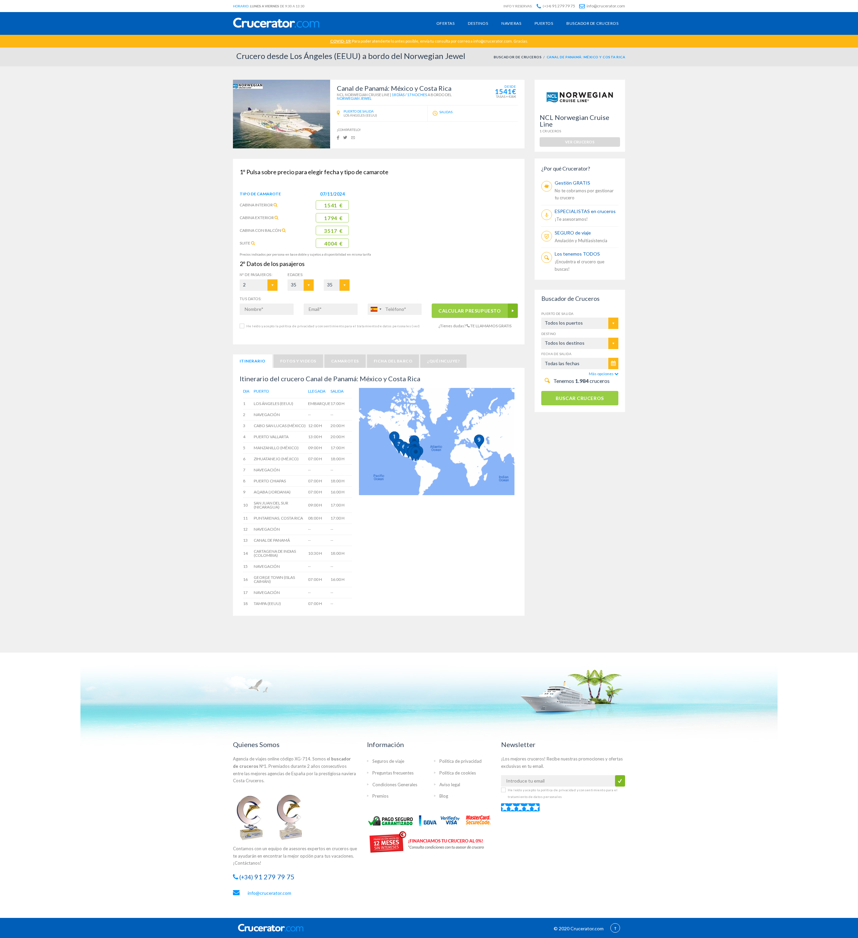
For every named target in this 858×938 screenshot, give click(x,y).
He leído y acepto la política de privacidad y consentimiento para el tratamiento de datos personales (333, 326)
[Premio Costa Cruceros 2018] (293, 816)
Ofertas (445, 23)
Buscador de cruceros (592, 23)
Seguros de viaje (388, 761)
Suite (245, 243)
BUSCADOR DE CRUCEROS (518, 57)
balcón (260, 230)
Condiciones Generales (394, 784)
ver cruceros (580, 142)
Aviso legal (449, 784)
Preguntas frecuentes (393, 773)
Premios (380, 796)
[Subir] (615, 928)
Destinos (478, 23)
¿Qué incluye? (443, 360)
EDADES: (295, 274)
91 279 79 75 (559, 5)
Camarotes (345, 360)
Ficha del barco (393, 360)
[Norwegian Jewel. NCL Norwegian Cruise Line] (281, 114)
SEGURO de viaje (573, 233)
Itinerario (252, 360)
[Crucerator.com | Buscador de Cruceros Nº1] (276, 23)
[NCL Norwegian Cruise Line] (248, 85)
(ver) (415, 326)
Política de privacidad (460, 761)
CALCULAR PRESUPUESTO (470, 311)
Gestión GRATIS (572, 183)
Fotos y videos (298, 360)
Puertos (544, 23)
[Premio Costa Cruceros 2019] (253, 816)
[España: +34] (375, 309)
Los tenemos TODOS (577, 254)
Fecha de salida (556, 354)
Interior (256, 204)
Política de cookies (457, 773)
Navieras (511, 23)
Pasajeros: (256, 274)
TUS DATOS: (250, 298)
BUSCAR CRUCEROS (580, 398)
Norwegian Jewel (354, 98)
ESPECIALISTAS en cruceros (585, 211)
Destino (548, 334)
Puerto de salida (557, 314)
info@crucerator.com (605, 5)
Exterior (257, 217)
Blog (443, 796)
